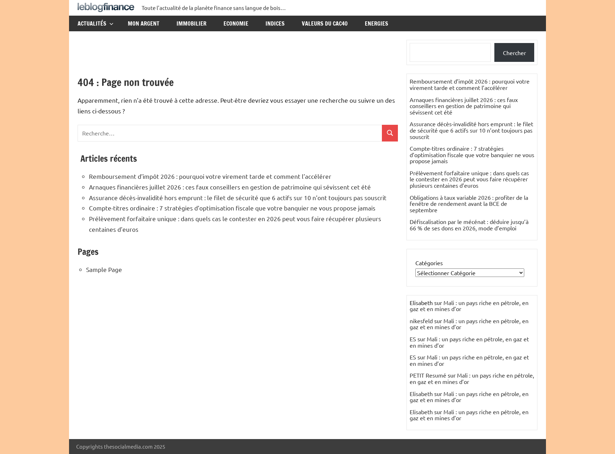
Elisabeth (421, 393)
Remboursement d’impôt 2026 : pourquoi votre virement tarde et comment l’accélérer (210, 176)
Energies (376, 23)
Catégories (429, 262)
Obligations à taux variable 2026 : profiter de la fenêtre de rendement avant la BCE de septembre (469, 203)
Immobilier (191, 23)
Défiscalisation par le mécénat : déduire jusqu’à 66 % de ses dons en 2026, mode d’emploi (469, 224)
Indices (275, 23)
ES (413, 338)
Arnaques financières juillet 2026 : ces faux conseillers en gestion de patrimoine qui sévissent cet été (230, 187)
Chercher (514, 52)
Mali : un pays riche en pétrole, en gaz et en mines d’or (469, 306)
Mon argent (143, 23)
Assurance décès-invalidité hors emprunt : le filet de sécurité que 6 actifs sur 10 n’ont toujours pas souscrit (238, 197)
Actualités (92, 23)
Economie (236, 23)
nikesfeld (421, 320)
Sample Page (104, 269)
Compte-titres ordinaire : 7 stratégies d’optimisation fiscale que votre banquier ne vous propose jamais (232, 208)
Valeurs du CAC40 (325, 23)
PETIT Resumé (428, 375)
